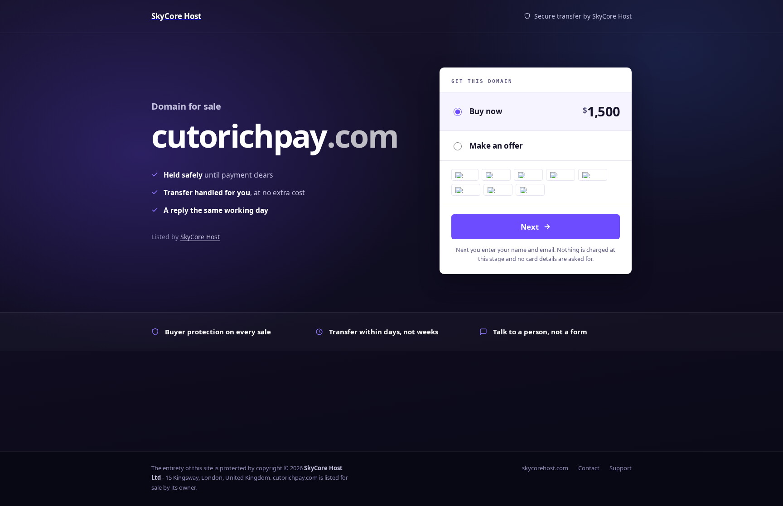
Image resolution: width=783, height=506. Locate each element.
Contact (588, 468)
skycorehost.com (545, 468)
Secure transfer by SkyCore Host (583, 16)
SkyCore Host (200, 236)
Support (620, 468)
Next (530, 227)
